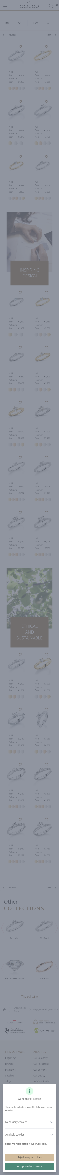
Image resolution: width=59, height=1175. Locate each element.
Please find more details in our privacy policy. (26, 1144)
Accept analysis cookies (29, 1166)
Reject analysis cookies (29, 1157)
